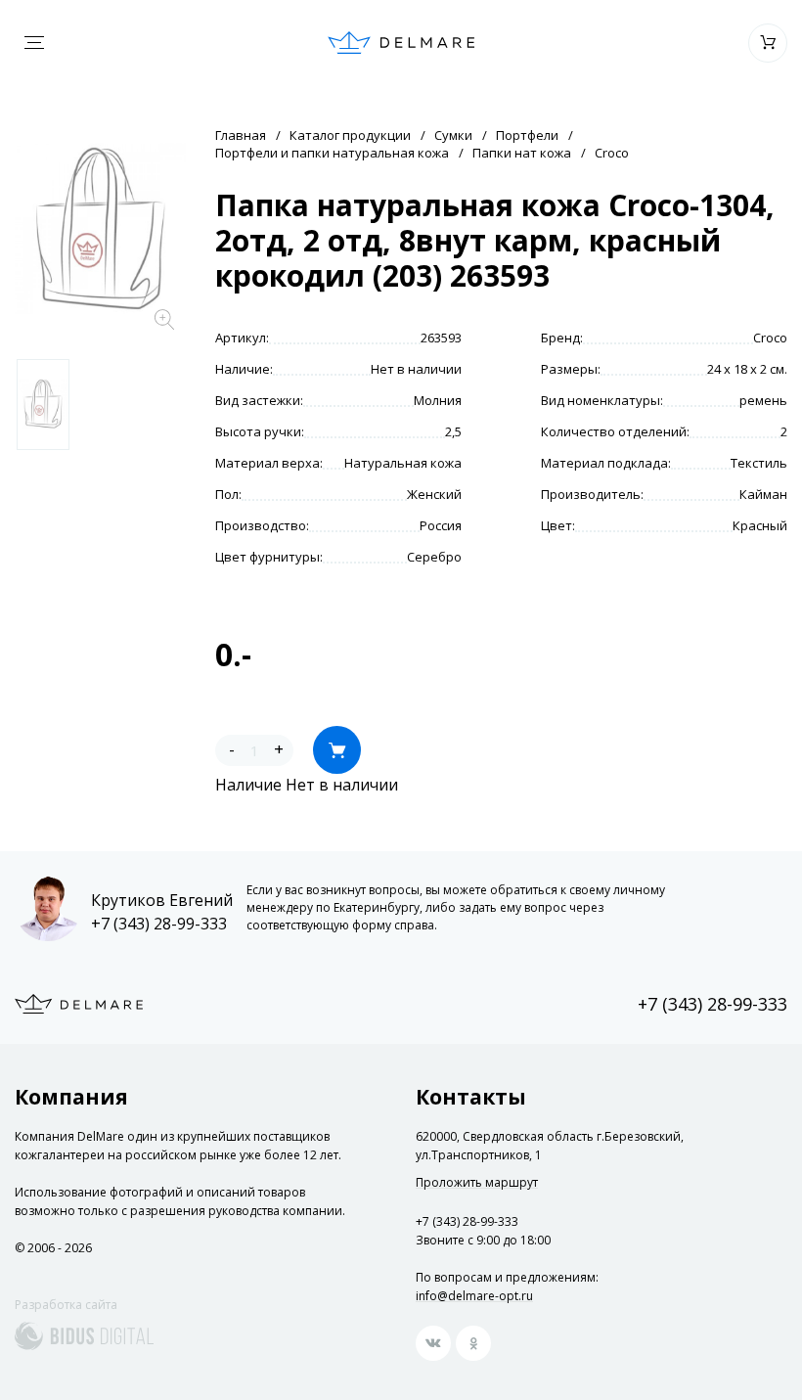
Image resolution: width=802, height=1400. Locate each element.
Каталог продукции (350, 135)
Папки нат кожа (521, 152)
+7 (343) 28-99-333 (159, 923)
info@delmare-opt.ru (474, 1295)
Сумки (453, 135)
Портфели (527, 135)
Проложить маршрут (477, 1183)
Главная (240, 135)
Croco (612, 152)
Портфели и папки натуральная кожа (332, 152)
